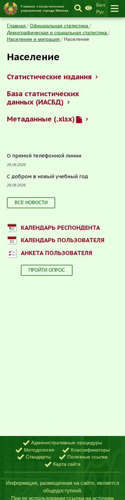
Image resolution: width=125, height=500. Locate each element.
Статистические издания (49, 76)
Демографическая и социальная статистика (57, 32)
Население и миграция (34, 39)
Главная (17, 25)
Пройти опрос (46, 270)
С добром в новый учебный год (47, 176)
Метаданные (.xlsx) (40, 119)
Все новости (31, 202)
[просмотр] (79, 119)
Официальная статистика (60, 25)
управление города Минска (44, 8)
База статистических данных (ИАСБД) (43, 98)
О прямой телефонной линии (44, 155)
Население (76, 39)
